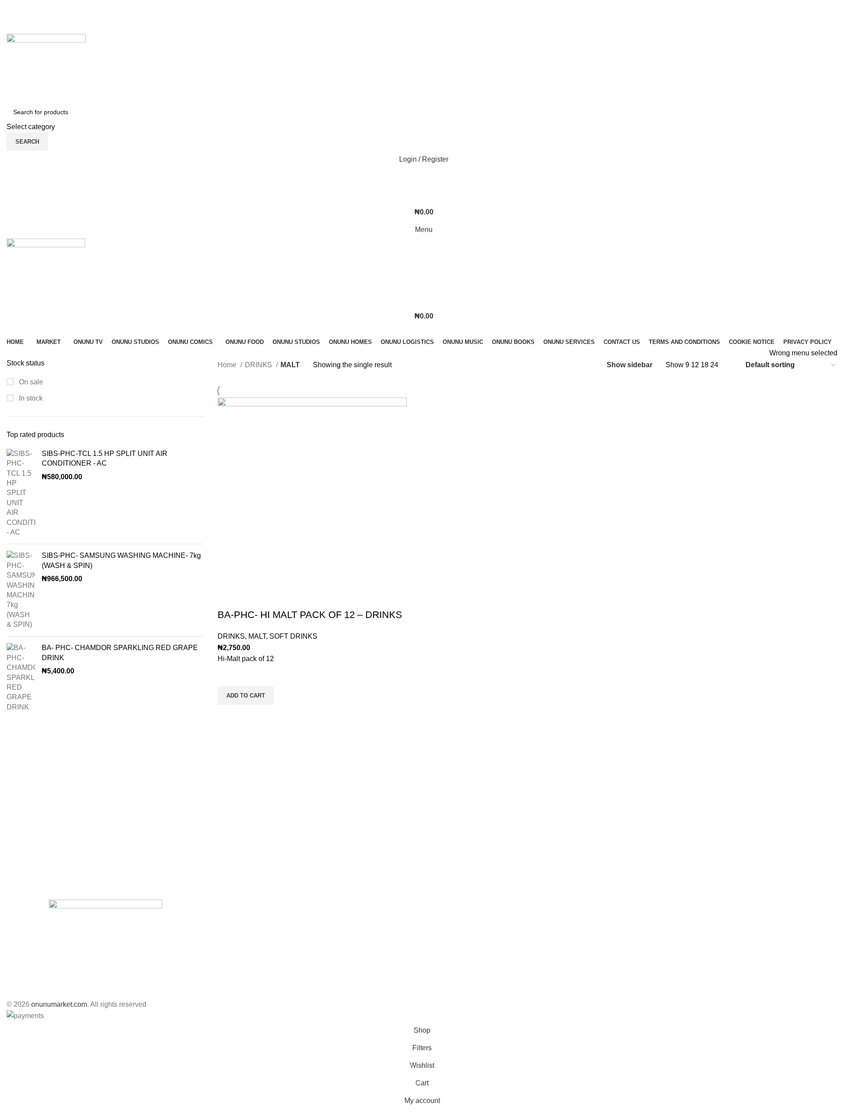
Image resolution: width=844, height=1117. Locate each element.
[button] (246, 696)
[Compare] (229, 597)
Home (228, 365)
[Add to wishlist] (229, 676)
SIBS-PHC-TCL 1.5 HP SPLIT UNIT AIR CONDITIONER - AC (104, 458)
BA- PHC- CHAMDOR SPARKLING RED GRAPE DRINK (120, 652)
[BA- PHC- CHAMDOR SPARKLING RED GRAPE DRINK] (21, 677)
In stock (30, 398)
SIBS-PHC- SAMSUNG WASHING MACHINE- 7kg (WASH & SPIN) (121, 560)
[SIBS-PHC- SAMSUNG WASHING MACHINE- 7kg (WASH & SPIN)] (21, 590)
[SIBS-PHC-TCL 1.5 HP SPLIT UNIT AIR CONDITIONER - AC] (21, 493)
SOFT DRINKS (293, 636)
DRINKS (259, 365)
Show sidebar (629, 365)
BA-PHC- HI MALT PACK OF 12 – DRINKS (310, 614)
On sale (30, 382)
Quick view (229, 716)
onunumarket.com (59, 1004)
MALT (257, 636)
